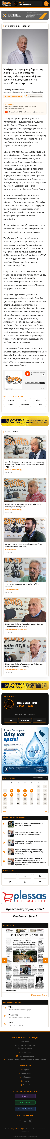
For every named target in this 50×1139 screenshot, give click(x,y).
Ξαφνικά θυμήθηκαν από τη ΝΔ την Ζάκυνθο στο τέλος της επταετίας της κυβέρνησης (29, 852)
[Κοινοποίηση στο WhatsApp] (25, 882)
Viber (10, 405)
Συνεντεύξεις (26, 1073)
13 (25, 795)
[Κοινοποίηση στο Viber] (10, 882)
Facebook (10, 400)
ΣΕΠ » (45, 811)
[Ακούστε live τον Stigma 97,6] (46, 3)
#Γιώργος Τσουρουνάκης (13, 96)
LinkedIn (39, 400)
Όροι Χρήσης (32, 1136)
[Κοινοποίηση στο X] (25, 876)
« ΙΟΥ (5, 811)
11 (11, 795)
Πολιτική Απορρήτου (19, 1136)
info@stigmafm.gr (26, 1056)
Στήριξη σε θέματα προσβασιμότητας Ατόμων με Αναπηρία (29, 824)
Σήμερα (26, 1069)
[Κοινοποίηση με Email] (40, 882)
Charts (26, 1081)
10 (5, 795)
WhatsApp (25, 405)
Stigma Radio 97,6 (17, 1129)
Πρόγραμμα (26, 1077)
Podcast (26, 1085)
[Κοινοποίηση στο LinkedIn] (40, 876)
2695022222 (26, 1053)
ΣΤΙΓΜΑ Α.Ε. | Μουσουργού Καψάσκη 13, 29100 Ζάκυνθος (26, 1059)
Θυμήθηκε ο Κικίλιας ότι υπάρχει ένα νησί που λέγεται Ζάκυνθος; (31, 843)
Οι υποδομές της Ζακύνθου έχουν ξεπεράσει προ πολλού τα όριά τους (29, 833)
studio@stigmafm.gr (26, 1109)
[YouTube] (25, 1121)
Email (40, 405)
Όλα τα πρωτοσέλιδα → (39, 995)
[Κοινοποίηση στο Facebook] (10, 876)
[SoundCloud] (30, 1121)
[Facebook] (20, 1121)
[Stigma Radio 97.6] (6, 3)
